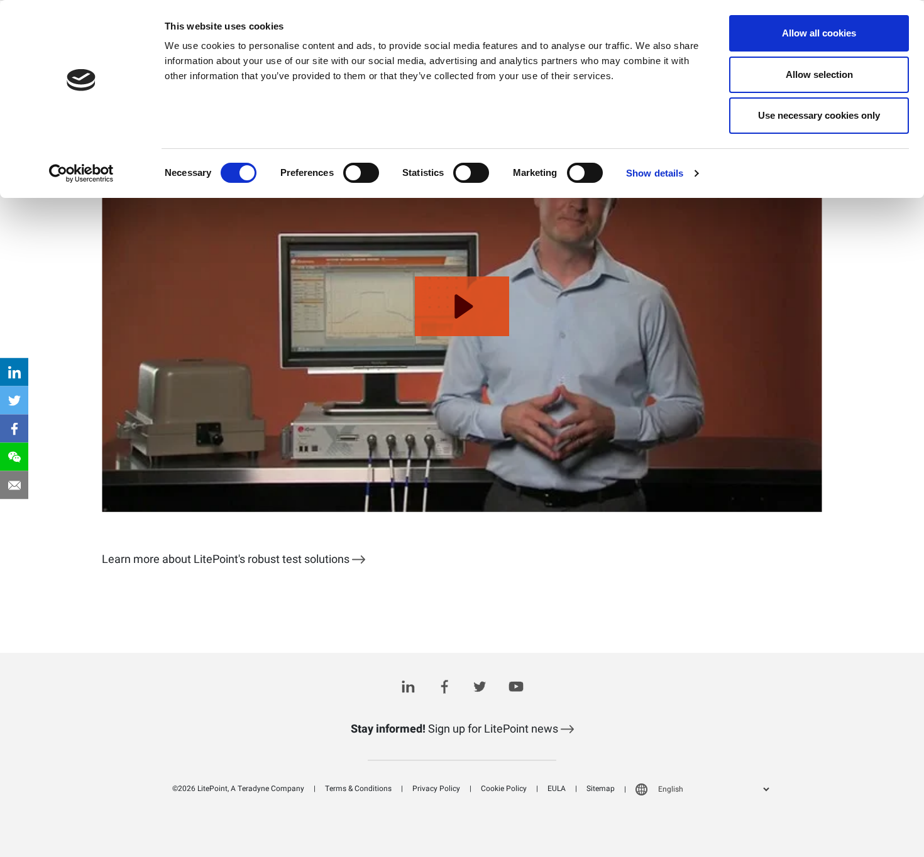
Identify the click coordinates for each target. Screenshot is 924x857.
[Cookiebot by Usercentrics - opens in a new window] (81, 173)
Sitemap (600, 788)
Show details (654, 173)
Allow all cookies (819, 33)
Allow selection (819, 74)
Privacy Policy (436, 788)
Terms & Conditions (358, 788)
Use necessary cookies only (819, 115)
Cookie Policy (504, 788)
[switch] (361, 173)
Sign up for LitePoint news (456, 729)
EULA (556, 788)
